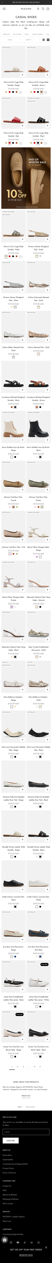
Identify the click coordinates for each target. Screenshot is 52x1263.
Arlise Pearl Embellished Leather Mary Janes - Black (13, 998)
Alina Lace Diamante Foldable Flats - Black (38, 748)
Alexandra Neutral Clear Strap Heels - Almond (38, 598)
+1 (20, 92)
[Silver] (40, 256)
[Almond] (37, 607)
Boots (27, 34)
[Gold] (37, 256)
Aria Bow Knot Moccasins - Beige (13, 948)
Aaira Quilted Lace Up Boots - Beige (13, 449)
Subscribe (11, 1140)
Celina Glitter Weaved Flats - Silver (13, 349)
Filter (10, 40)
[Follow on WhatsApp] (38, 1242)
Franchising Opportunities (13, 1234)
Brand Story (7, 1155)
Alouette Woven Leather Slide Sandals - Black (38, 848)
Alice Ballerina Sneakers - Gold (38, 698)
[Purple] (37, 557)
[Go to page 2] (40, 1067)
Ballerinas (6, 34)
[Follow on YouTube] (18, 1242)
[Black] (13, 92)
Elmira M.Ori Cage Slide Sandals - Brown (38, 83)
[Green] (17, 507)
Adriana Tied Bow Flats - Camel (13, 498)
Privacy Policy (8, 1168)
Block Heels (17, 34)
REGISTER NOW (26, 1255)
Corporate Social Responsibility (15, 1164)
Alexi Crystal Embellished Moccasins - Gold (38, 648)
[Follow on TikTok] (24, 1242)
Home (20, 1107)
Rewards (4, 1239)
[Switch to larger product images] (43, 40)
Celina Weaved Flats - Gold (38, 347)
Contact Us (7, 1186)
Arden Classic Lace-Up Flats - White (38, 898)
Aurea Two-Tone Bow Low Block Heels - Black (38, 1048)
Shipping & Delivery (11, 1199)
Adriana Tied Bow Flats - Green (38, 498)
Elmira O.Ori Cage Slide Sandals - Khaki (13, 248)
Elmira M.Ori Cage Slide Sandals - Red (13, 134)
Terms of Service (9, 1172)
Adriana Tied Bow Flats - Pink (13, 547)
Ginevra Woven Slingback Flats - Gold (38, 248)
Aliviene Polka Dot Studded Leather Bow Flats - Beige (13, 798)
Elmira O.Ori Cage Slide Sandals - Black (38, 134)
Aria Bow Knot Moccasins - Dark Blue (38, 948)
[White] (12, 907)
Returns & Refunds (10, 1194)
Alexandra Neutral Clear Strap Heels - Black (13, 648)
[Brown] (16, 92)
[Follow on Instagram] (11, 1242)
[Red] (10, 92)
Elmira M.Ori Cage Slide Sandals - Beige (13, 83)
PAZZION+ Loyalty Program (14, 1216)
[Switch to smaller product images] (48, 40)
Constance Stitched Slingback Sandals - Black (13, 399)
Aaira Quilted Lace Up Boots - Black (38, 449)
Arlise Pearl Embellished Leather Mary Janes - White (38, 998)
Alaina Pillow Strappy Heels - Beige (38, 548)
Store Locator (8, 1203)
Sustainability (8, 1159)
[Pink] (10, 507)
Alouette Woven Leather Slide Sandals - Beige (13, 848)
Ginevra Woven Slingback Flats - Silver (13, 299)
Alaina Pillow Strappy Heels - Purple (13, 598)
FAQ (4, 1190)
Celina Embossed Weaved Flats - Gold (38, 299)
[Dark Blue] (15, 957)
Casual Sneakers (37, 34)
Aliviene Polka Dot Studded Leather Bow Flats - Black (38, 798)
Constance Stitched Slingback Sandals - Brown (38, 399)
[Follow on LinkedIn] (31, 1242)
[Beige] (12, 457)
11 (34, 1066)
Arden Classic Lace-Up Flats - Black (13, 898)
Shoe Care (7, 1221)
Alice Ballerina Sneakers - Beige (13, 698)
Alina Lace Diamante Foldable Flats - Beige (13, 748)
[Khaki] (6, 92)
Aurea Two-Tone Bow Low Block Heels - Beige (13, 1048)
